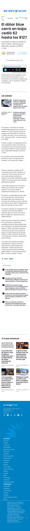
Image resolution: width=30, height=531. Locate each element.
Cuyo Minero (7, 447)
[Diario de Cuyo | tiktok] (25, 11)
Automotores (7, 490)
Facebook (4, 415)
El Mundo (6, 462)
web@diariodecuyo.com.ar (14, 508)
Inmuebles (6, 488)
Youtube (18, 415)
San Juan (6, 441)
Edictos (5, 499)
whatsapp (22, 415)
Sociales (5, 473)
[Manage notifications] (26, 518)
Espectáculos (7, 458)
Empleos (5, 493)
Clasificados (6, 486)
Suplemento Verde (8, 449)
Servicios (5, 495)
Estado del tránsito (8, 482)
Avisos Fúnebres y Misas (10, 497)
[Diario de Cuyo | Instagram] (19, 11)
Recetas (5, 464)
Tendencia (6, 480)
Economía (10, 18)
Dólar (11, 259)
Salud (4, 475)
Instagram (8, 415)
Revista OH (6, 451)
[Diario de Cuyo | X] (22, 11)
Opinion (5, 471)
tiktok (11, 415)
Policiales (6, 454)
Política (5, 443)
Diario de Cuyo (2, 18)
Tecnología (6, 477)
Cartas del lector (8, 469)
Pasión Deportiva (8, 456)
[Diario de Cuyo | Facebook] (16, 11)
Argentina (6, 460)
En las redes (6, 467)
